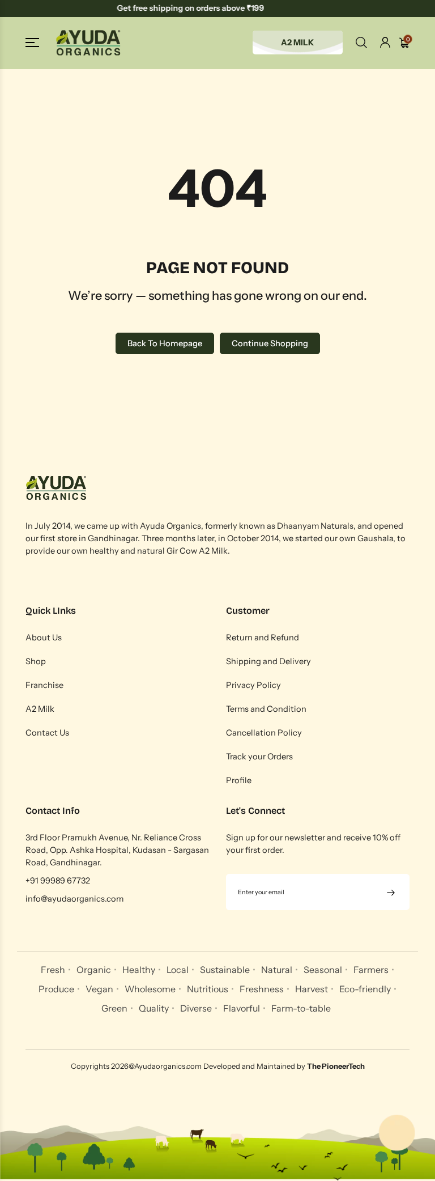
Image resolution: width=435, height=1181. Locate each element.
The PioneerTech (336, 1065)
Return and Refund (262, 637)
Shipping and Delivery (268, 661)
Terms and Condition (266, 709)
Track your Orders (259, 756)
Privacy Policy (253, 685)
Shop (35, 661)
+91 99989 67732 (57, 881)
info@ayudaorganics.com (74, 899)
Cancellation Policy (264, 733)
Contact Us (47, 733)
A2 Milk (39, 709)
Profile (238, 780)
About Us (43, 637)
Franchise (44, 685)
